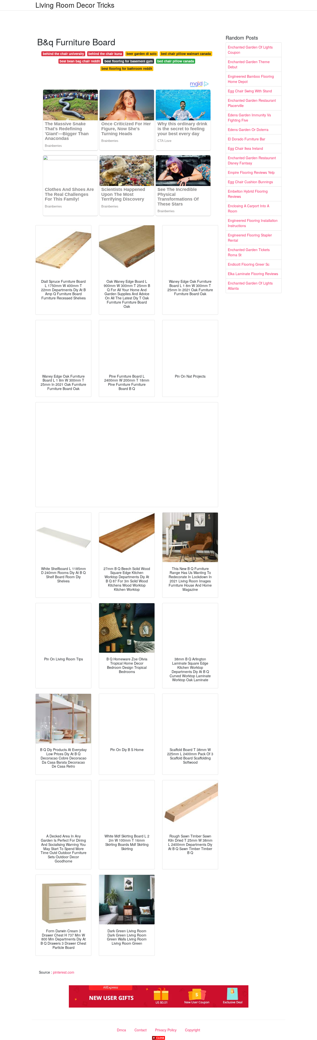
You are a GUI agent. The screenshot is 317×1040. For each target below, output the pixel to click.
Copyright (192, 1029)
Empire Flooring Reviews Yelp (251, 172)
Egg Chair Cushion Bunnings (250, 181)
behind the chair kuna (105, 53)
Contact (140, 1029)
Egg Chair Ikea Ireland (245, 148)
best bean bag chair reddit (80, 61)
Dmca (121, 1029)
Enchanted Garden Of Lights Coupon (250, 50)
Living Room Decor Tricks (74, 5)
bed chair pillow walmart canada (186, 53)
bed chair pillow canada (175, 61)
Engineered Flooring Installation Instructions (253, 223)
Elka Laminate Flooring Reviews (253, 273)
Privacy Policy (166, 1029)
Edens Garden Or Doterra (248, 129)
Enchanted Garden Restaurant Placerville (252, 103)
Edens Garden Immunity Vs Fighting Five (249, 117)
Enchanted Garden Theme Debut (249, 64)
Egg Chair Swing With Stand (250, 90)
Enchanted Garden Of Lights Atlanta (250, 286)
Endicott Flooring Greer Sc (248, 264)
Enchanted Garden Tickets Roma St (249, 252)
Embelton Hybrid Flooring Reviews (248, 194)
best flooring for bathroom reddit (127, 68)
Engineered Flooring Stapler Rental (250, 238)
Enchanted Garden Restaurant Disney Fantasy (252, 160)
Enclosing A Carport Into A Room (248, 208)
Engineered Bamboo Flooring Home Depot (251, 79)
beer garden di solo (142, 53)
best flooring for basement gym (129, 61)
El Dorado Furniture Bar (246, 138)
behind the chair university (63, 53)
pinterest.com (63, 972)
